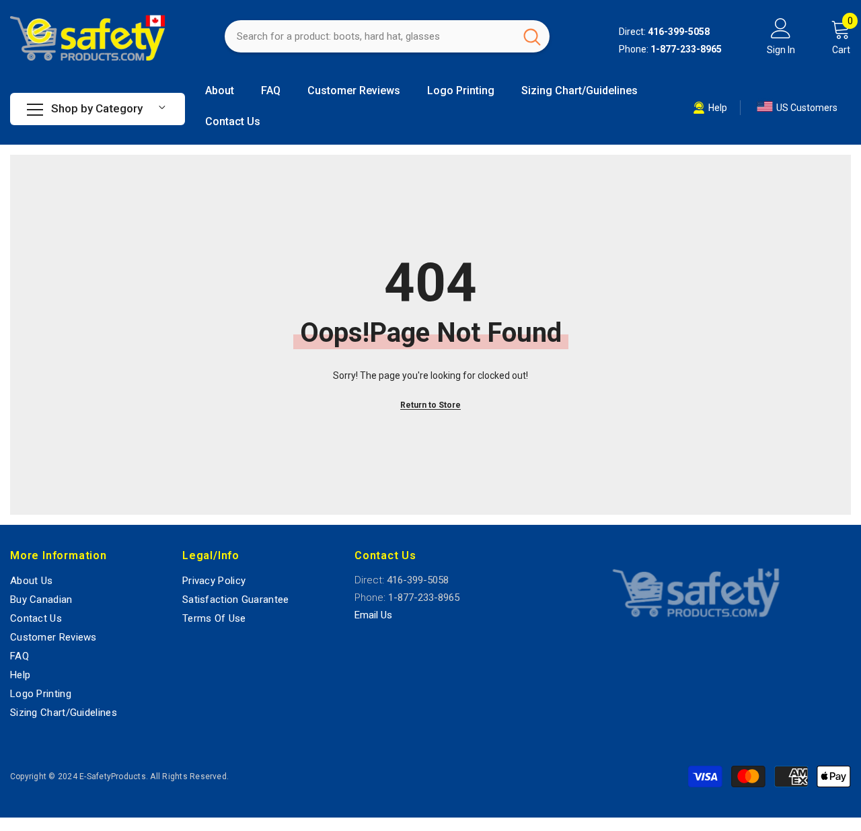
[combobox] (370, 36)
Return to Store (430, 405)
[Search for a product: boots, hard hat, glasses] (387, 36)
